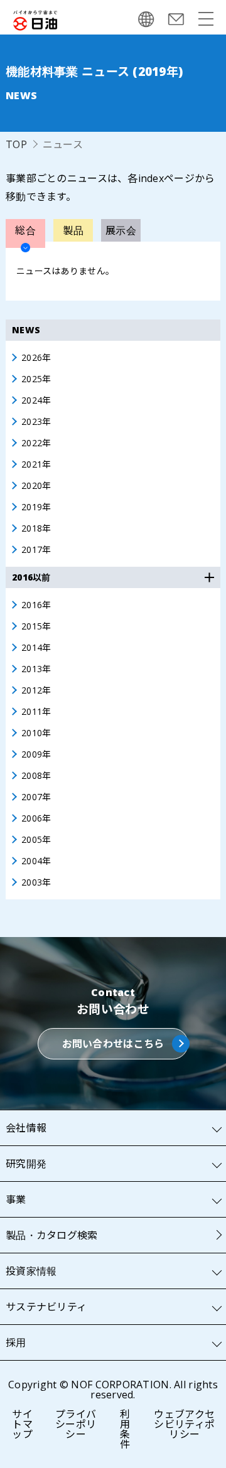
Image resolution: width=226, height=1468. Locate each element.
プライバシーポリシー (75, 1424)
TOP (16, 144)
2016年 (36, 605)
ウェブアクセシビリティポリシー (184, 1424)
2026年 (36, 357)
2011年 (36, 711)
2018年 (36, 528)
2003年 (36, 882)
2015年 (36, 626)
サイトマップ (22, 1424)
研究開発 (26, 1164)
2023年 (36, 421)
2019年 (36, 507)
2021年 (36, 464)
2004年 (36, 861)
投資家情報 (31, 1271)
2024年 (36, 400)
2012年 (36, 690)
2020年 (36, 485)
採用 (16, 1342)
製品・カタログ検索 (52, 1235)
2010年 (36, 733)
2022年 (36, 443)
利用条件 (125, 1429)
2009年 (36, 754)
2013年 (36, 669)
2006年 (36, 818)
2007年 (36, 797)
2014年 (36, 647)
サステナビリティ (46, 1307)
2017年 (36, 549)
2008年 (36, 775)
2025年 (36, 379)
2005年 (36, 839)
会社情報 (26, 1128)
